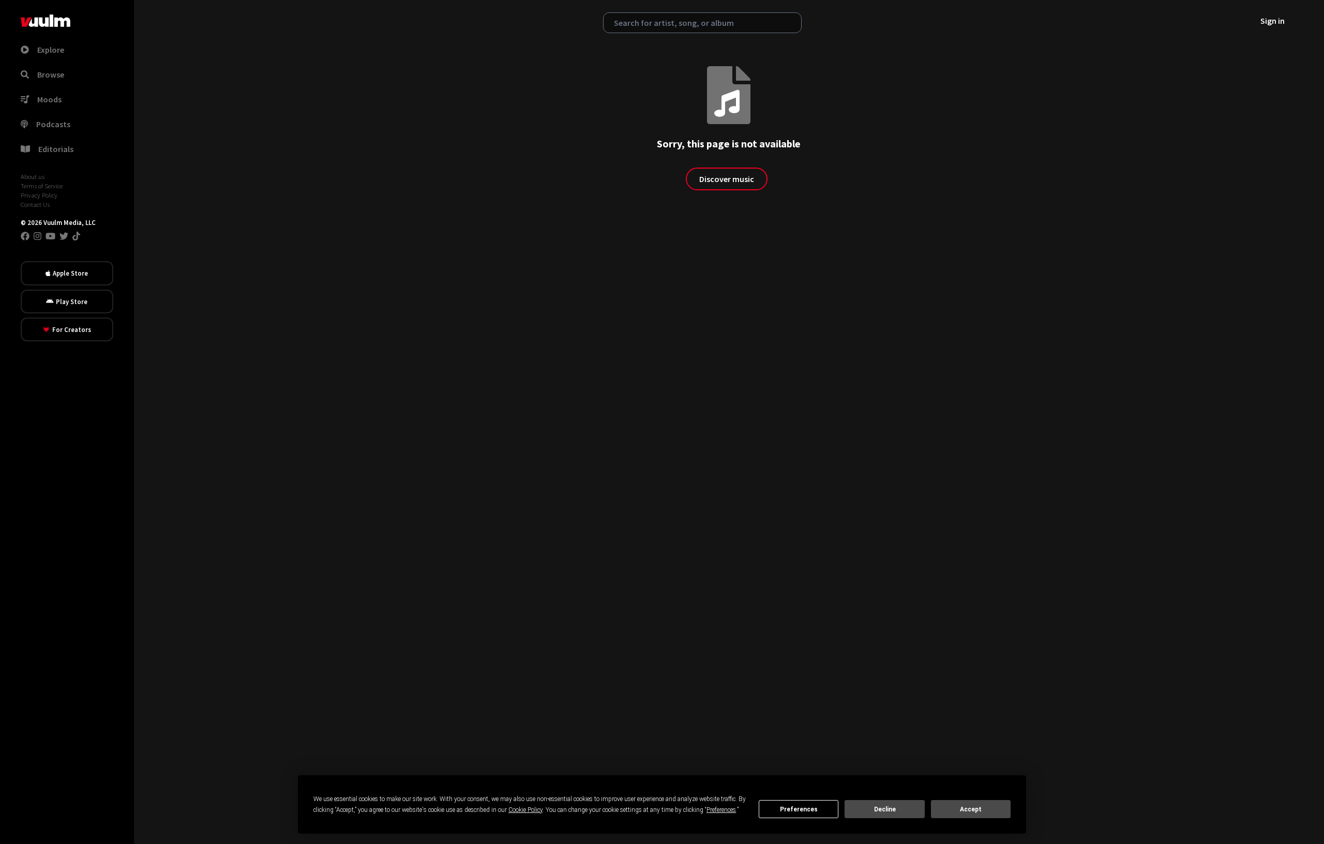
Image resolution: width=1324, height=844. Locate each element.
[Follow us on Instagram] (37, 235)
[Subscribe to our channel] (50, 235)
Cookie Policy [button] (525, 809)
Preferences (799, 809)
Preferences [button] (721, 809)
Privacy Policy (39, 195)
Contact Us (35, 204)
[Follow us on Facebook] (25, 235)
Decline (885, 809)
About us (32, 176)
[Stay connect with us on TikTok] (76, 235)
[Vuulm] (45, 20)
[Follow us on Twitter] (63, 235)
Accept (971, 809)
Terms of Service (42, 186)
